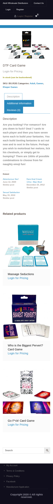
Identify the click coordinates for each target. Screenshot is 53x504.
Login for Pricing (26, 245)
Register (20, 9)
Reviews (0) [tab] (13, 110)
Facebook (11, 481)
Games (39, 83)
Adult (32, 83)
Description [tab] (13, 96)
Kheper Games (10, 87)
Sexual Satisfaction (11, 192)
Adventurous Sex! (11, 179)
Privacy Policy (13, 476)
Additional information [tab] (19, 103)
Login (8, 9)
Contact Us (39, 3)
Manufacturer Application (17, 487)
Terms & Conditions (15, 471)
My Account (11, 465)
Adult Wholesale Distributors (15, 3)
